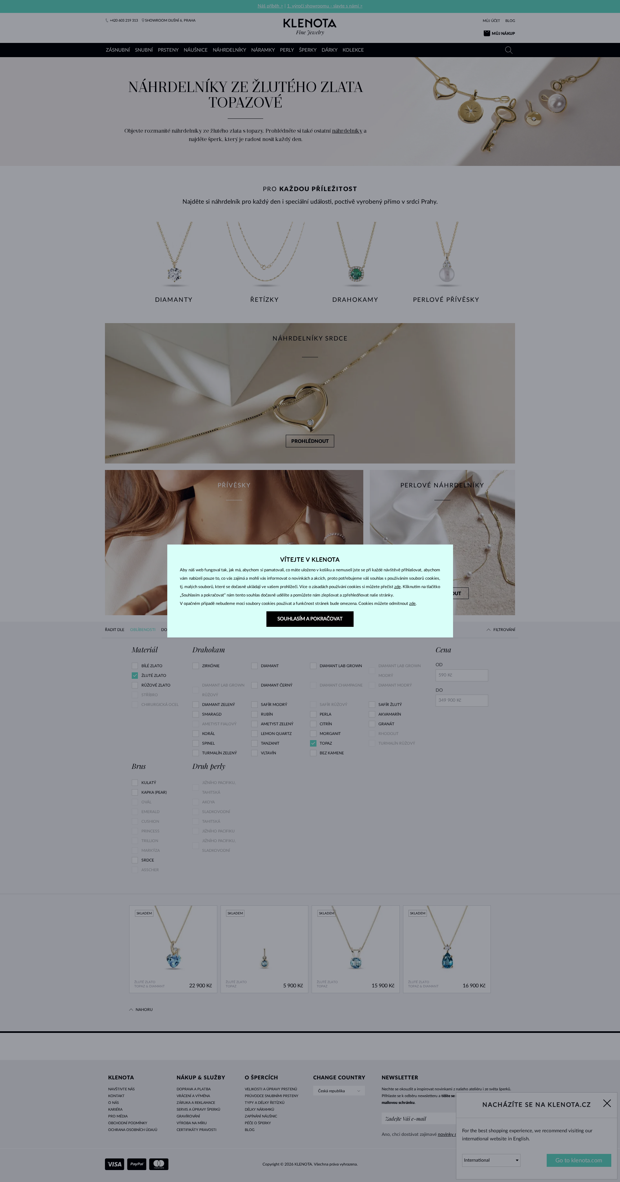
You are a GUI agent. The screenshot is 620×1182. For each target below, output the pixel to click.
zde (397, 587)
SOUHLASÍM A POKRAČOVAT (310, 618)
